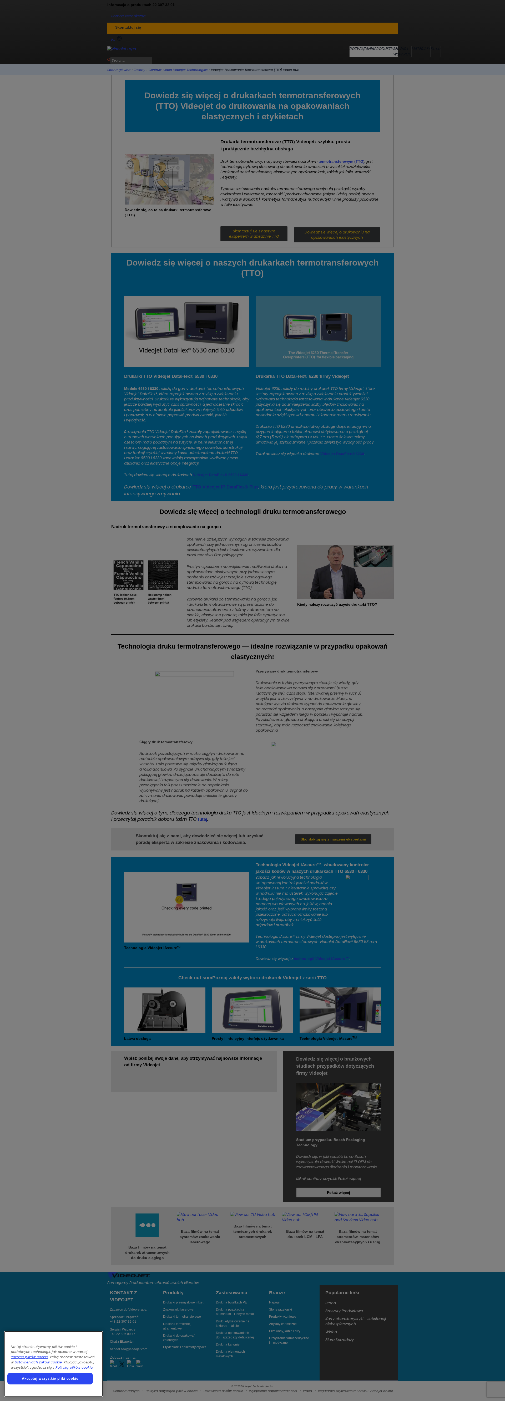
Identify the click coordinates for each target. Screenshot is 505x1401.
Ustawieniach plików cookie (38, 1362)
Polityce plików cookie (29, 1356)
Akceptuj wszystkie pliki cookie (50, 1378)
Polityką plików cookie (74, 1367)
